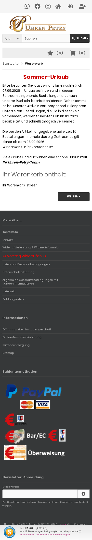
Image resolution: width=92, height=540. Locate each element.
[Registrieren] (83, 6)
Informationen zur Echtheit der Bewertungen (45, 534)
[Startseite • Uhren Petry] (46, 23)
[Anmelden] (71, 6)
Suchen (79, 38)
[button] (12, 38)
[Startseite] (59, 6)
